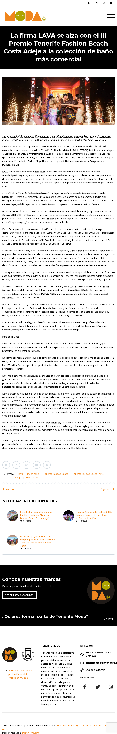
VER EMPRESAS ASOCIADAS (19, 595)
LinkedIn (37, 465)
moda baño (33, 473)
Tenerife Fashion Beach (55, 473)
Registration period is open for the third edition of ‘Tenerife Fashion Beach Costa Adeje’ (36, 515)
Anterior (10, 489)
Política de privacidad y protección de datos (77, 725)
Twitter (6, 465)
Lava (20, 473)
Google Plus (26, 465)
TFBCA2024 (32, 477)
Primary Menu (111, 16)
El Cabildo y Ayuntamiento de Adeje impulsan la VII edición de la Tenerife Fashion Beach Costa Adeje (37, 541)
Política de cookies (18, 677)
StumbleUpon (47, 465)
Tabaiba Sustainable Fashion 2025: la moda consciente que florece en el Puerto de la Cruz (94, 515)
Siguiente (106, 489)
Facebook (16, 465)
